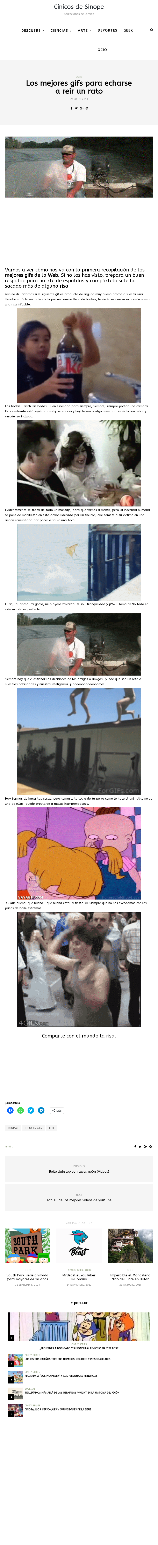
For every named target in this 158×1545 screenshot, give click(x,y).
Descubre (31, 31)
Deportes (107, 30)
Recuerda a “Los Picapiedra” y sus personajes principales (61, 1375)
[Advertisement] (79, 232)
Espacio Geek (75, 1270)
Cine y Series (79, 1344)
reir (51, 1128)
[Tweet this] (76, 108)
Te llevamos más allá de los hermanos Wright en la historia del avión (72, 1392)
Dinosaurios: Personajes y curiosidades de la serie (58, 1409)
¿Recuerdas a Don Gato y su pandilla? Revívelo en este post (79, 1348)
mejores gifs (34, 1128)
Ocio (102, 50)
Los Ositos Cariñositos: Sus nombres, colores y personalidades (67, 1359)
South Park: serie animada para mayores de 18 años (27, 1277)
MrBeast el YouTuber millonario (78, 1277)
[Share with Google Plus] (81, 108)
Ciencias (59, 31)
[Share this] (71, 108)
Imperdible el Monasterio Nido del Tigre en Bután (130, 1277)
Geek (128, 30)
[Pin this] (86, 108)
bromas (13, 1128)
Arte (83, 31)
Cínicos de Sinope (79, 6)
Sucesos (30, 1389)
